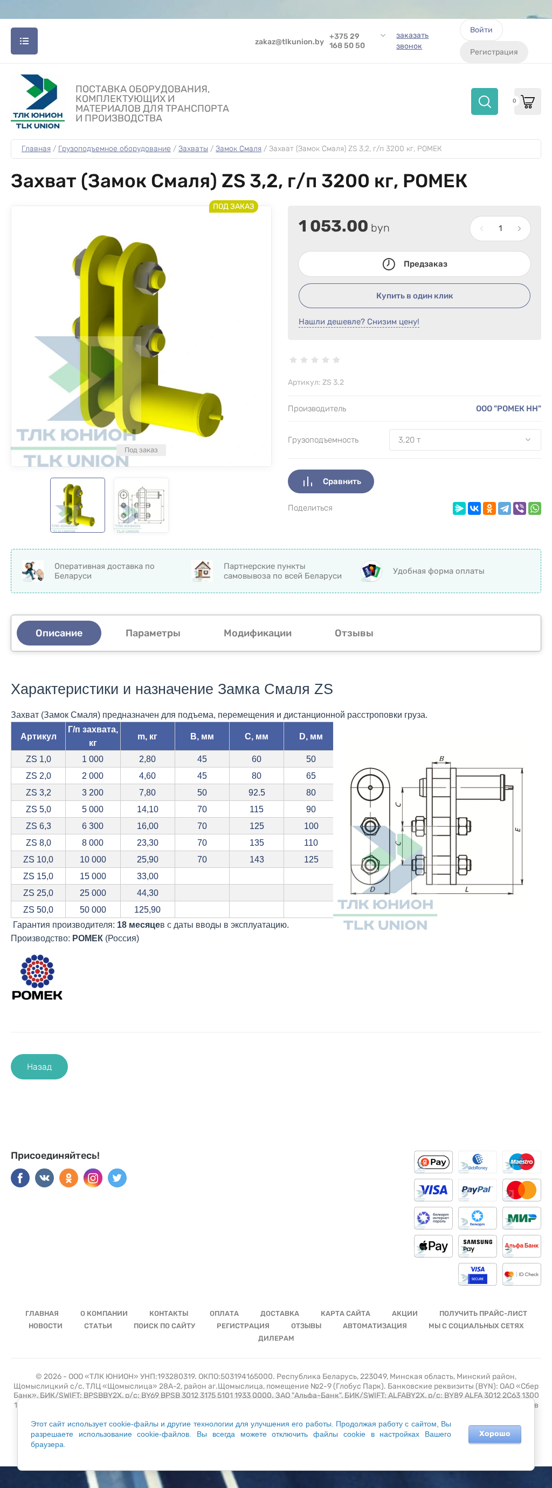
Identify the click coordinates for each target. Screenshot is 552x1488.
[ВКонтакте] (474, 508)
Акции (405, 1313)
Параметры (153, 633)
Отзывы (306, 1326)
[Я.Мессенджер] (459, 508)
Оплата (224, 1313)
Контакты (168, 1313)
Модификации (258, 633)
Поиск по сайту (164, 1326)
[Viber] (519, 508)
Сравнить (342, 481)
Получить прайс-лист (483, 1313)
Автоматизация (375, 1326)
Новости (46, 1326)
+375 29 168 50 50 (347, 41)
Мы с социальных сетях (476, 1326)
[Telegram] (504, 508)
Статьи (98, 1326)
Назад (39, 1067)
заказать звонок (412, 41)
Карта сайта (345, 1313)
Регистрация (494, 52)
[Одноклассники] (489, 508)
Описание (59, 633)
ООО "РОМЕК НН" (508, 408)
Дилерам (276, 1338)
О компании (104, 1313)
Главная (42, 1313)
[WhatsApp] (534, 508)
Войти (481, 30)
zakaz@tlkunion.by (289, 41)
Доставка (279, 1313)
